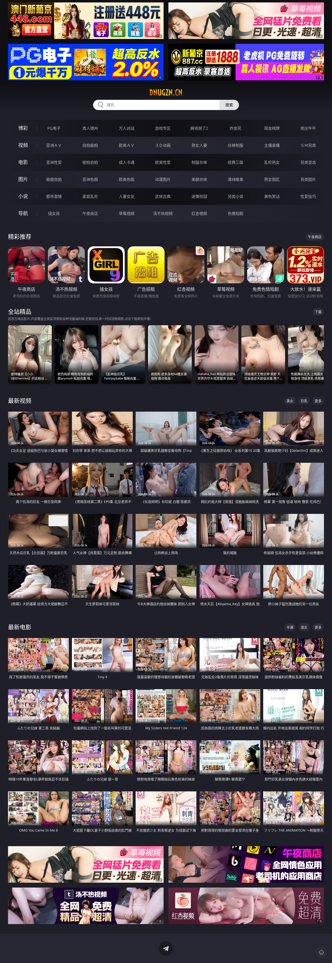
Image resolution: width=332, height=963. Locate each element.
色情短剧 (235, 213)
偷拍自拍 (90, 162)
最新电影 (19, 627)
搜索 (229, 105)
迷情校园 (199, 196)
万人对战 (126, 128)
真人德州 (90, 128)
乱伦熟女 (272, 162)
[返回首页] (321, 952)
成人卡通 (126, 162)
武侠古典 (163, 196)
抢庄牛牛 (308, 128)
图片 (23, 179)
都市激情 (54, 196)
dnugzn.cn (166, 92)
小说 (23, 196)
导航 (23, 213)
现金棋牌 (272, 128)
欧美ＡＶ (126, 145)
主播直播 (272, 145)
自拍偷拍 (90, 145)
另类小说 (235, 196)
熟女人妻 (199, 145)
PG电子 (54, 128)
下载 (318, 311)
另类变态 (308, 162)
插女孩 (54, 213)
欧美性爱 (163, 162)
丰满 (290, 627)
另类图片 (308, 179)
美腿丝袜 (199, 179)
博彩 (23, 128)
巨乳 (304, 400)
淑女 (304, 627)
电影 (23, 162)
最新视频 (19, 401)
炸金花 (235, 128)
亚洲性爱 (54, 162)
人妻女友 (126, 196)
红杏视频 (199, 213)
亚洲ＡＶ (54, 145)
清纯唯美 (235, 179)
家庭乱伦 (90, 196)
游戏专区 (163, 128)
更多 (318, 400)
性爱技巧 (308, 196)
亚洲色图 (90, 179)
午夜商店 (90, 213)
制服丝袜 (199, 162)
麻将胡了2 (199, 128)
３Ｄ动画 (163, 145)
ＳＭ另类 (308, 145)
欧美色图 (126, 179)
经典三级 (235, 162)
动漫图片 (163, 179)
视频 (23, 145)
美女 (290, 400)
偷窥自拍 (54, 179)
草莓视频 (126, 213)
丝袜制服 (235, 145)
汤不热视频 (163, 213)
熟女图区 (272, 179)
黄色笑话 (272, 196)
